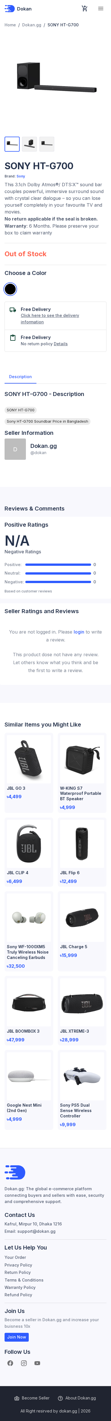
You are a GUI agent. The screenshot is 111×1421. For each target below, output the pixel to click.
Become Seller (36, 1397)
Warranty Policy (20, 1287)
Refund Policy (18, 1294)
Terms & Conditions (24, 1280)
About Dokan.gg (80, 1397)
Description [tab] (20, 376)
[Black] (10, 289)
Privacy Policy (18, 1265)
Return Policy (18, 1272)
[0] (85, 8)
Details (61, 343)
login (79, 632)
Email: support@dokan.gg (30, 1231)
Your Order (15, 1257)
